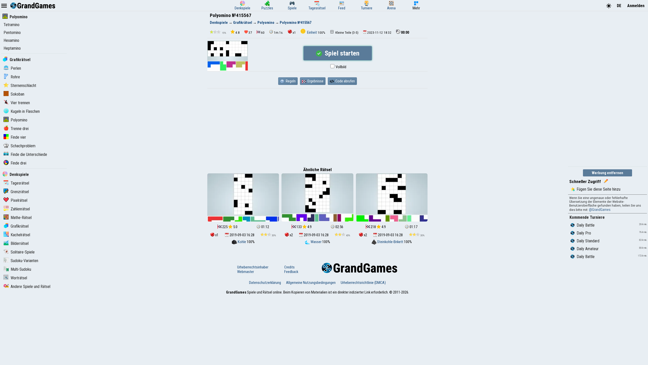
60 (263, 32)
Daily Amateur (588, 248)
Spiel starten (341, 53)
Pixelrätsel (19, 200)
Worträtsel (19, 278)
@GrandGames (600, 209)
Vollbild (340, 67)
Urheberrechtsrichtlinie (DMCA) (363, 282)
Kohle (242, 242)
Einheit (312, 32)
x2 (291, 235)
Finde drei (18, 163)
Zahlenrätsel (20, 209)
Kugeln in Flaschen (25, 111)
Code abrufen (345, 81)
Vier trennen (20, 102)
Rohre (15, 77)
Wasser (316, 242)
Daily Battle (586, 225)
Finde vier (18, 137)
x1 (294, 32)
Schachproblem (23, 145)
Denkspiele (19, 174)
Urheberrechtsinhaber (252, 267)
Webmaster (245, 271)
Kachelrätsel (20, 234)
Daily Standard (588, 241)
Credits (289, 267)
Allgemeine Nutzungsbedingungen (311, 282)
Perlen (16, 68)
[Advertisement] (317, 126)
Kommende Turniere (587, 217)
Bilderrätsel (20, 243)
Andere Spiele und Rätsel (30, 286)
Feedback (291, 271)
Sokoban (17, 94)
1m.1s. (278, 32)
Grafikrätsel (20, 59)
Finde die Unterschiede (29, 154)
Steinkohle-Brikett (390, 242)
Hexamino (11, 40)
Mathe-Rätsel (21, 217)
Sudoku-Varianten (24, 260)
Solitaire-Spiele (23, 252)
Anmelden (635, 5)
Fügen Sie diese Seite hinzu (598, 189)
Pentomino (12, 32)
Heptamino (12, 48)
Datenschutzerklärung (265, 282)
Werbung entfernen (607, 173)
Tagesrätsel (20, 183)
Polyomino (19, 16)
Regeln (290, 81)
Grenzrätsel (20, 191)
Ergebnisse (315, 81)
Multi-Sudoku (21, 269)
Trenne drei (20, 128)
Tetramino (11, 24)
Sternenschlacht (23, 85)
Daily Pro (584, 233)
